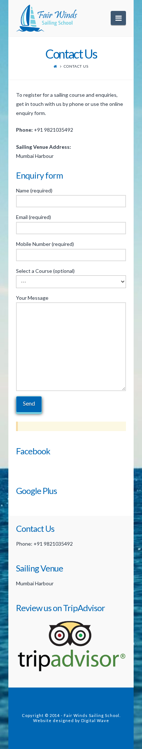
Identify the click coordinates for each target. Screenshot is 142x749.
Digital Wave (95, 720)
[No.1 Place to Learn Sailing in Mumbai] (49, 18)
